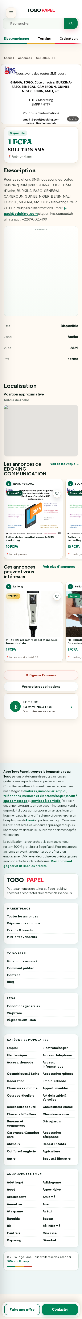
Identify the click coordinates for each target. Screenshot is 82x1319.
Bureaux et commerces (16, 1123)
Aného (48, 1204)
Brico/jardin (52, 1121)
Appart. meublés (56, 1088)
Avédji (47, 1211)
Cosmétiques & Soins (23, 1073)
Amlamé (49, 1197)
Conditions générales (23, 1006)
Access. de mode (20, 1062)
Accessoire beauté (21, 1107)
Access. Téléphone (57, 1055)
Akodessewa (16, 1197)
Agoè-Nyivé (52, 1189)
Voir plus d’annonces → (61, 566)
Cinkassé (50, 1233)
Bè (9, 1226)
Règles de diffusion (21, 1020)
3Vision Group (18, 1261)
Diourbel (49, 1240)
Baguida (13, 1218)
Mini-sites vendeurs (22, 937)
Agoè (11, 1189)
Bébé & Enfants (54, 1144)
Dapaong (14, 1240)
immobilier (46, 791)
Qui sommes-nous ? (22, 961)
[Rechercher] (71, 23)
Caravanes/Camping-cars (23, 1135)
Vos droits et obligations (41, 686)
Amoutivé (14, 1204)
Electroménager (16, 38)
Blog (10, 982)
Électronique (17, 1055)
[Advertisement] (41, 273)
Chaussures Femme (58, 1107)
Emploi (12, 1048)
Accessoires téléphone (52, 1135)
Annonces (25, 58)
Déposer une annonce (23, 923)
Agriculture (51, 1151)
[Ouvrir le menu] (11, 13)
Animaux (13, 1144)
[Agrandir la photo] (41, 104)
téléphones (12, 796)
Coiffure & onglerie (21, 1151)
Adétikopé (15, 1182)
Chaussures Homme (22, 1088)
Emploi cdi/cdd (54, 1081)
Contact (13, 975)
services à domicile (46, 800)
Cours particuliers (20, 1095)
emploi (61, 791)
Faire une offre (22, 1309)
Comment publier (20, 968)
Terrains (44, 38)
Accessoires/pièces (58, 1073)
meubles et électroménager (43, 796)
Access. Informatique (53, 1064)
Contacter (60, 1309)
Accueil (9, 58)
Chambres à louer (56, 1114)
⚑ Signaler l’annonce (41, 675)
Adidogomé (52, 1182)
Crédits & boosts (20, 930)
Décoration (16, 1081)
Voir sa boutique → (64, 464)
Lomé (30, 820)
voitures (30, 791)
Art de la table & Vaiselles (54, 1097)
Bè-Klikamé (51, 1226)
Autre (11, 1158)
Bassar (48, 1218)
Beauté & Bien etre (57, 1158)
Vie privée (14, 1013)
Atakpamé (15, 1211)
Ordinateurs (69, 38)
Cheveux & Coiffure (21, 1114)
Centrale (13, 1233)
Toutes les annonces (22, 916)
